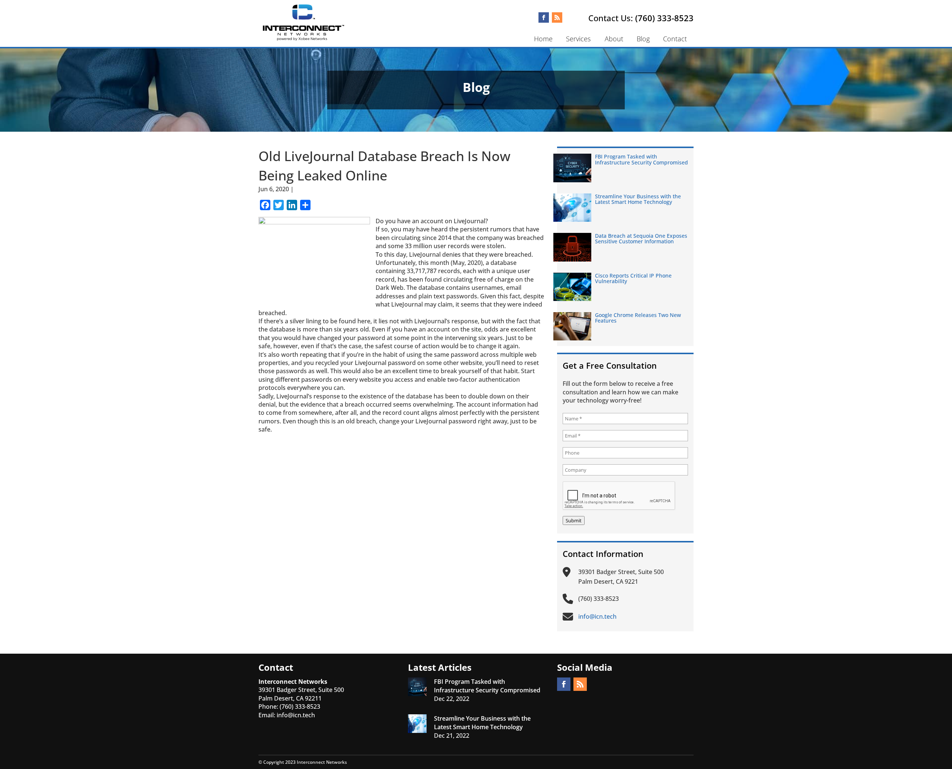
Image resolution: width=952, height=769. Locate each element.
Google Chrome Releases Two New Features (638, 317)
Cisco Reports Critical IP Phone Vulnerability (633, 278)
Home (543, 38)
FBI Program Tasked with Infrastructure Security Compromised (641, 159)
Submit (574, 520)
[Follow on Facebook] (543, 17)
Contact (675, 38)
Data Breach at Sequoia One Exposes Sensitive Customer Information (641, 238)
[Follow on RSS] (557, 17)
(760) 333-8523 (664, 17)
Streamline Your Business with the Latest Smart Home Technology (638, 199)
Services (578, 38)
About (614, 38)
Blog (643, 38)
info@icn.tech (296, 715)
